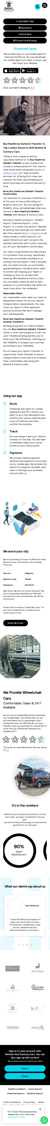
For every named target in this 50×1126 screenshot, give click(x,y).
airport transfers (31, 233)
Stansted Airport (15, 1093)
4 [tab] (31, 944)
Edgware (29, 573)
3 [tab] (28, 872)
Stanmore (8, 585)
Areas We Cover (15, 623)
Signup (25, 1076)
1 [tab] (21, 872)
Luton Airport (35, 1089)
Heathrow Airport (17, 1089)
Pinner (28, 579)
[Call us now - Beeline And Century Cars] (37, 7)
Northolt (29, 585)
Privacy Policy (29, 1102)
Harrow (7, 573)
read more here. (16, 1117)
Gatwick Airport (35, 1093)
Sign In (25, 1068)
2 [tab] (22, 944)
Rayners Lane (9, 579)
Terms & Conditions (11, 1102)
